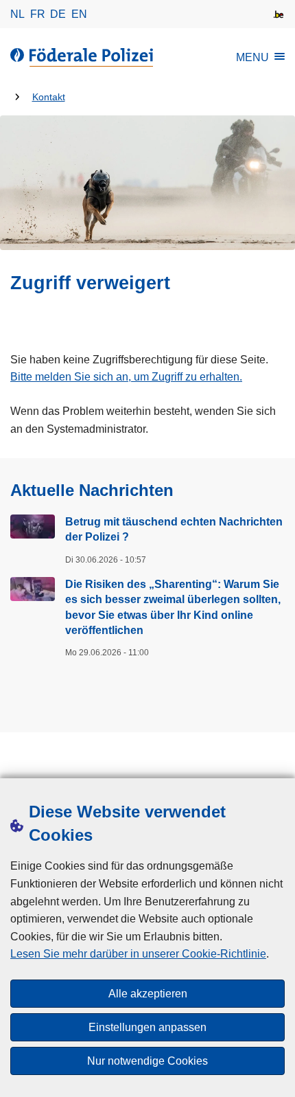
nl (17, 14)
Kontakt (48, 97)
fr (37, 14)
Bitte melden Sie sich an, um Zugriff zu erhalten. (126, 377)
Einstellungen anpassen (147, 1027)
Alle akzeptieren (147, 993)
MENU (252, 57)
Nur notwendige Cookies (147, 1061)
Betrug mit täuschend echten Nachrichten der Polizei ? (174, 529)
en (79, 14)
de (58, 14)
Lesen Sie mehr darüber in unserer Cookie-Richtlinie (138, 954)
